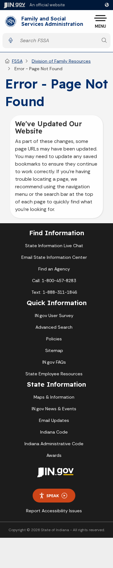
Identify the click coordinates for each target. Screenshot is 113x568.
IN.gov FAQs (54, 362)
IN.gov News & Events (54, 409)
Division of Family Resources (61, 61)
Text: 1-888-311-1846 (54, 292)
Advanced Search (54, 327)
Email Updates (54, 420)
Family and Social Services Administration (52, 21)
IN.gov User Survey (54, 315)
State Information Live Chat (54, 245)
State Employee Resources (54, 374)
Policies (54, 339)
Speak (52, 495)
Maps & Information (54, 397)
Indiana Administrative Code (53, 443)
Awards (54, 455)
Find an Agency (54, 269)
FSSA (17, 61)
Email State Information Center (54, 257)
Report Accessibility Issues (54, 511)
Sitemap (54, 350)
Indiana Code (54, 432)
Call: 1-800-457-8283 (54, 280)
